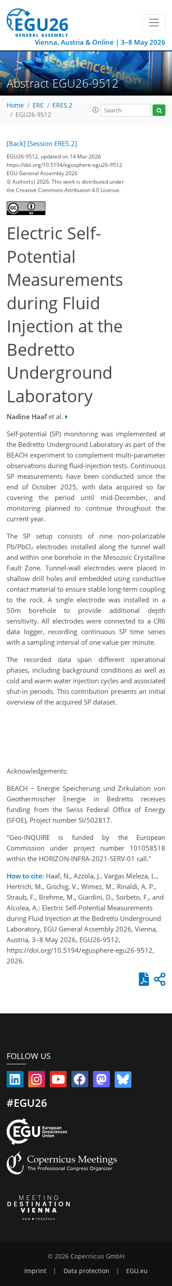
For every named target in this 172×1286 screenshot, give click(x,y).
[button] (96, 110)
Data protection (86, 1271)
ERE (38, 105)
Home (15, 105)
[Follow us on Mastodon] (101, 1081)
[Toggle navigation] (153, 22)
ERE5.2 (62, 105)
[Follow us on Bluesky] (123, 1081)
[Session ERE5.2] (52, 143)
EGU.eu (137, 1271)
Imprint (35, 1271)
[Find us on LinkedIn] (15, 1081)
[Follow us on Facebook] (79, 1081)
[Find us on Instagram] (36, 1081)
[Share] (158, 981)
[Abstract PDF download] (142, 981)
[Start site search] (159, 110)
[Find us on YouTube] (58, 1081)
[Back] (16, 143)
